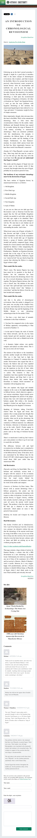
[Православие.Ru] (16, 2)
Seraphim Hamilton (27, 37)
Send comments (24, 829)
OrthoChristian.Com (25, 779)
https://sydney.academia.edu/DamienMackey (17, 546)
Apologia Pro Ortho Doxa (17, 42)
